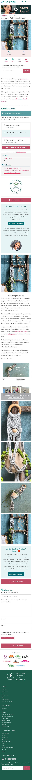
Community (5, 708)
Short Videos (4, 15)
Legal (3, 693)
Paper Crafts (5, 739)
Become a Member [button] (16, 223)
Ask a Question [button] (17, 200)
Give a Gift (4, 712)
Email (3, 625)
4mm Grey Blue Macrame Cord (12, 168)
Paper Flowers (5, 733)
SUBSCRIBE (26, 70)
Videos (3, 751)
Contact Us (5, 691)
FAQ (2, 697)
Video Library (5, 718)
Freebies (4, 724)
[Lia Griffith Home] (8, 2)
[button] (26, 60)
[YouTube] (11, 759)
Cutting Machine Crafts (8, 747)
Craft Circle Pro (6, 726)
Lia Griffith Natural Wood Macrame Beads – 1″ (17, 170)
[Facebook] (8, 759)
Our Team (4, 689)
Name (3, 619)
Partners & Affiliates (7, 701)
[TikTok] (14, 759)
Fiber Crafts (5, 737)
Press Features (5, 699)
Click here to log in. (21, 152)
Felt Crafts (5, 735)
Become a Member (6, 720)
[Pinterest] (3, 759)
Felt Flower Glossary (7, 716)
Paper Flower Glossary (7, 714)
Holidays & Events (6, 741)
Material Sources (6, 722)
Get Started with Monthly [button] (16, 147)
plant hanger (23, 79)
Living (3, 745)
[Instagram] (6, 759)
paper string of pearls (21, 331)
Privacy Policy (5, 695)
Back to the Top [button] (16, 582)
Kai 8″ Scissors (8, 158)
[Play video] (16, 9)
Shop (3, 710)
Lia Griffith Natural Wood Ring (12, 173)
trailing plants (11, 334)
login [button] (28, 2)
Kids (3, 743)
